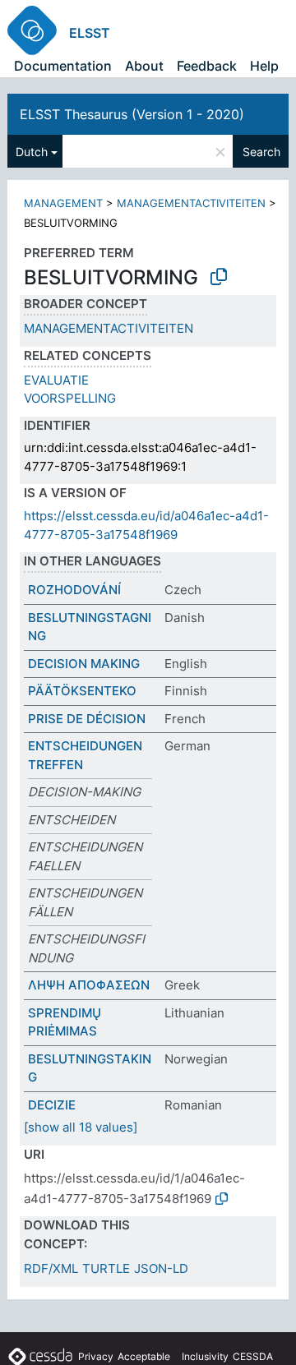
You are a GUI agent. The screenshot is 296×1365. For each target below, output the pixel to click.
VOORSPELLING (70, 398)
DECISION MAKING (84, 663)
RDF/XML (51, 1268)
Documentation (63, 66)
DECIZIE (52, 1105)
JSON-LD (161, 1268)
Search (261, 152)
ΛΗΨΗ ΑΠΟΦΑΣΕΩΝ (89, 985)
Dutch (32, 152)
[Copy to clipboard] (218, 277)
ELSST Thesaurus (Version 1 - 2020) (132, 114)
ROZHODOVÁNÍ (74, 589)
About (144, 66)
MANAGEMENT (63, 203)
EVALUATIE (56, 380)
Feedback (207, 66)
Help (264, 66)
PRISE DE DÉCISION (87, 718)
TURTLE (106, 1268)
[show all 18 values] (80, 1127)
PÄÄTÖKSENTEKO (82, 691)
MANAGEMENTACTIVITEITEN (191, 203)
